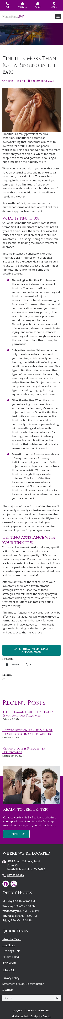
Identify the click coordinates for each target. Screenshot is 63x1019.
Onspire (46, 1016)
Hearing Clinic (11, 951)
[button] (58, 16)
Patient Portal (11, 956)
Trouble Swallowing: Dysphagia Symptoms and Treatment (27, 714)
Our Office (8, 945)
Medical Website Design (25, 1016)
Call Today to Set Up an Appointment (31, 650)
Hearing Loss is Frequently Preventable (23, 750)
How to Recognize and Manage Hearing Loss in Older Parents (27, 732)
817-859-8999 (15, 875)
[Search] (57, 998)
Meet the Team (11, 939)
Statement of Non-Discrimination (23, 983)
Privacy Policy (10, 978)
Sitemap (7, 989)
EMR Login (9, 962)
